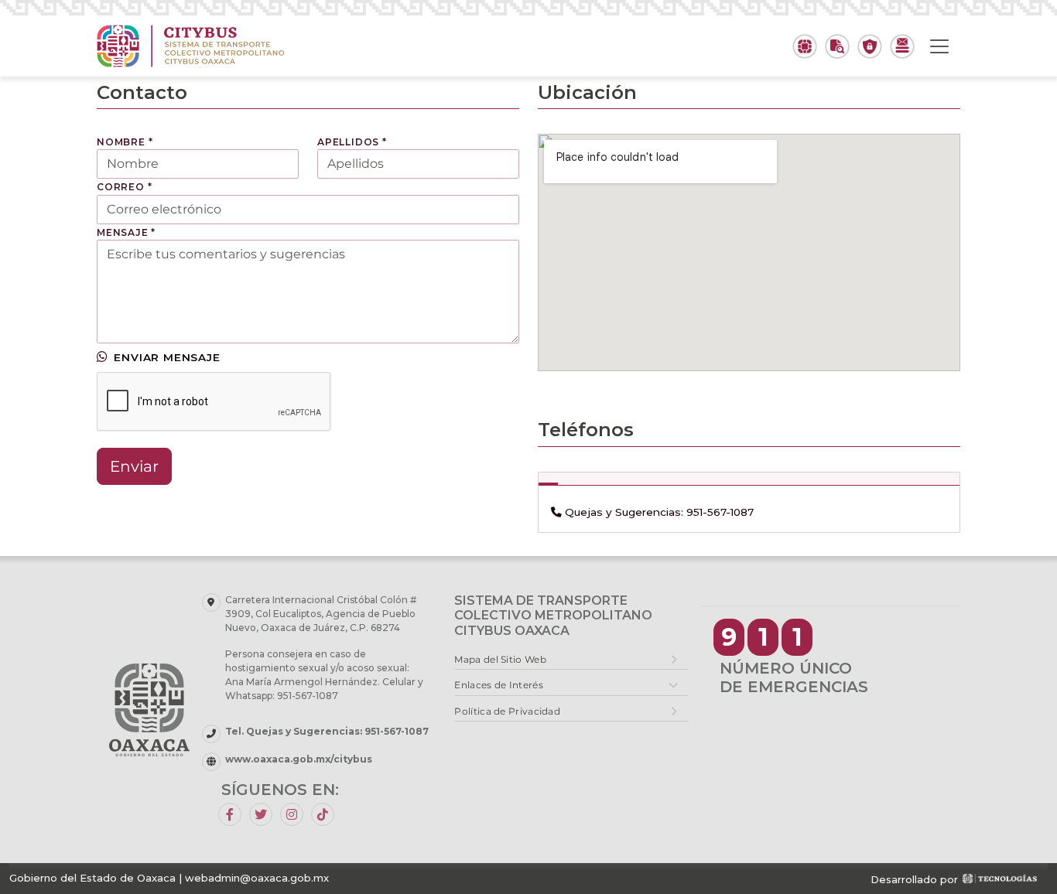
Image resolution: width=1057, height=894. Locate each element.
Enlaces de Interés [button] (498, 685)
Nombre (124, 142)
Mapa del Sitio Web (500, 659)
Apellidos (352, 142)
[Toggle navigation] (939, 46)
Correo (124, 187)
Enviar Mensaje (167, 357)
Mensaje (126, 232)
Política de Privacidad (507, 711)
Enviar (134, 466)
